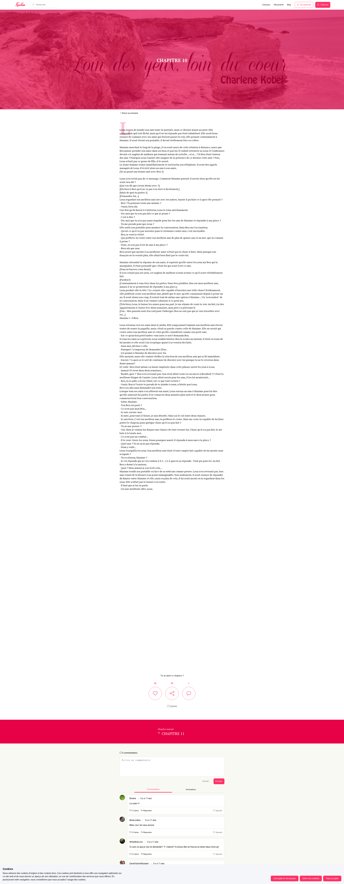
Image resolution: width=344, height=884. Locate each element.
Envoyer (218, 781)
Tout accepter (332, 878)
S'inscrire (324, 5)
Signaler (173, 706)
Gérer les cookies (310, 878)
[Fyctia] (21, 5)
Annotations (191, 789)
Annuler (205, 781)
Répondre (147, 811)
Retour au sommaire (129, 113)
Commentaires (153, 789)
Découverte (279, 5)
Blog (289, 5)
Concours (266, 5)
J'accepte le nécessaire (284, 878)
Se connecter (305, 5)
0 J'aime (135, 811)
